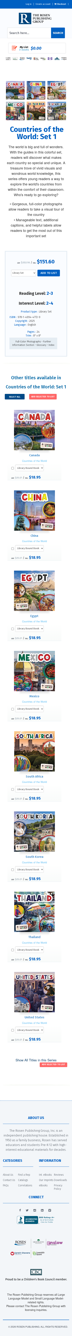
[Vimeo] (49, 1210)
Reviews (59, 1174)
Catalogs (23, 1180)
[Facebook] (20, 1210)
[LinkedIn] (42, 1210)
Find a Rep (24, 1174)
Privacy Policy (58, 1187)
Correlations (25, 1185)
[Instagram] (34, 1210)
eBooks (43, 1185)
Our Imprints (46, 1180)
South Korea (34, 857)
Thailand (34, 937)
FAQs (6, 1185)
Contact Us (9, 1180)
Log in (28, 4)
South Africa (34, 776)
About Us (8, 1174)
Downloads (60, 1180)
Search (58, 33)
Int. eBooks (45, 1174)
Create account (43, 4)
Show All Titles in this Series (36, 1060)
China (34, 536)
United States (34, 1017)
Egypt (34, 616)
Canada (34, 455)
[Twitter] (27, 1210)
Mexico (34, 696)
